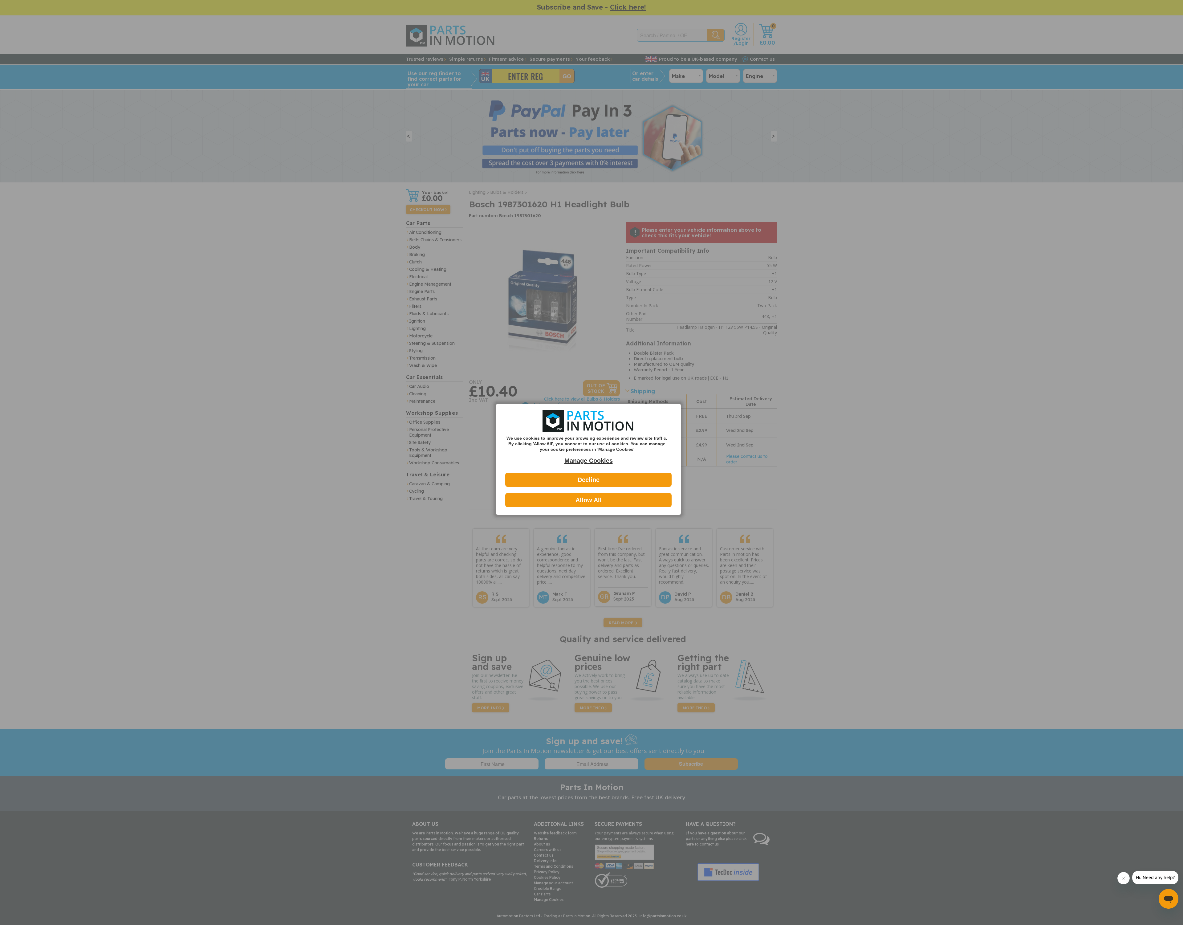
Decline (589, 479)
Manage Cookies (588, 460)
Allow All (588, 500)
